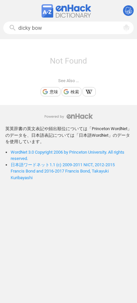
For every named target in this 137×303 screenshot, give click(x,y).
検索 (74, 91)
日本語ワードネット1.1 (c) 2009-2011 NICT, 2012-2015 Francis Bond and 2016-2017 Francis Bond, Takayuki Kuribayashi (63, 171)
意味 (54, 91)
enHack (69, 116)
